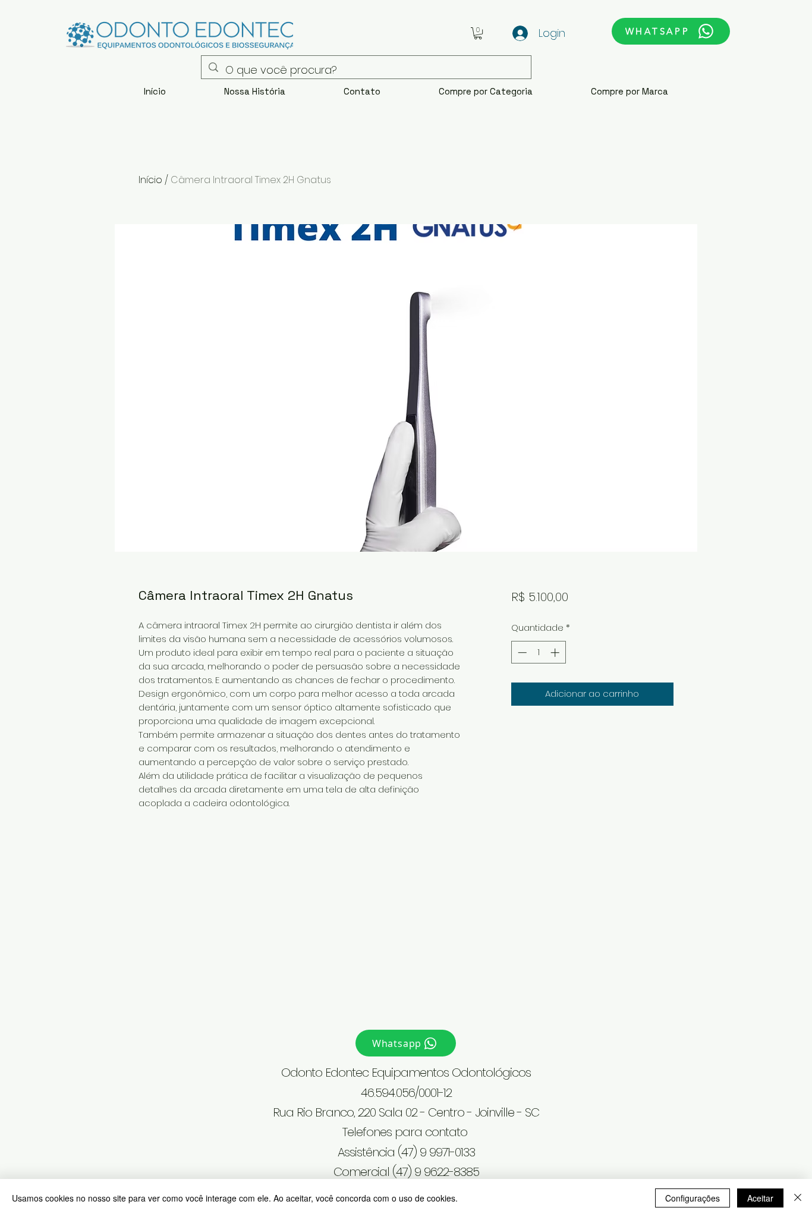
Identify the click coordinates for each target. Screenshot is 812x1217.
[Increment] (556, 652)
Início (150, 180)
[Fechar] (798, 1197)
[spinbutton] (538, 652)
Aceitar (760, 1198)
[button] (478, 33)
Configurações (692, 1198)
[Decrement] (521, 652)
